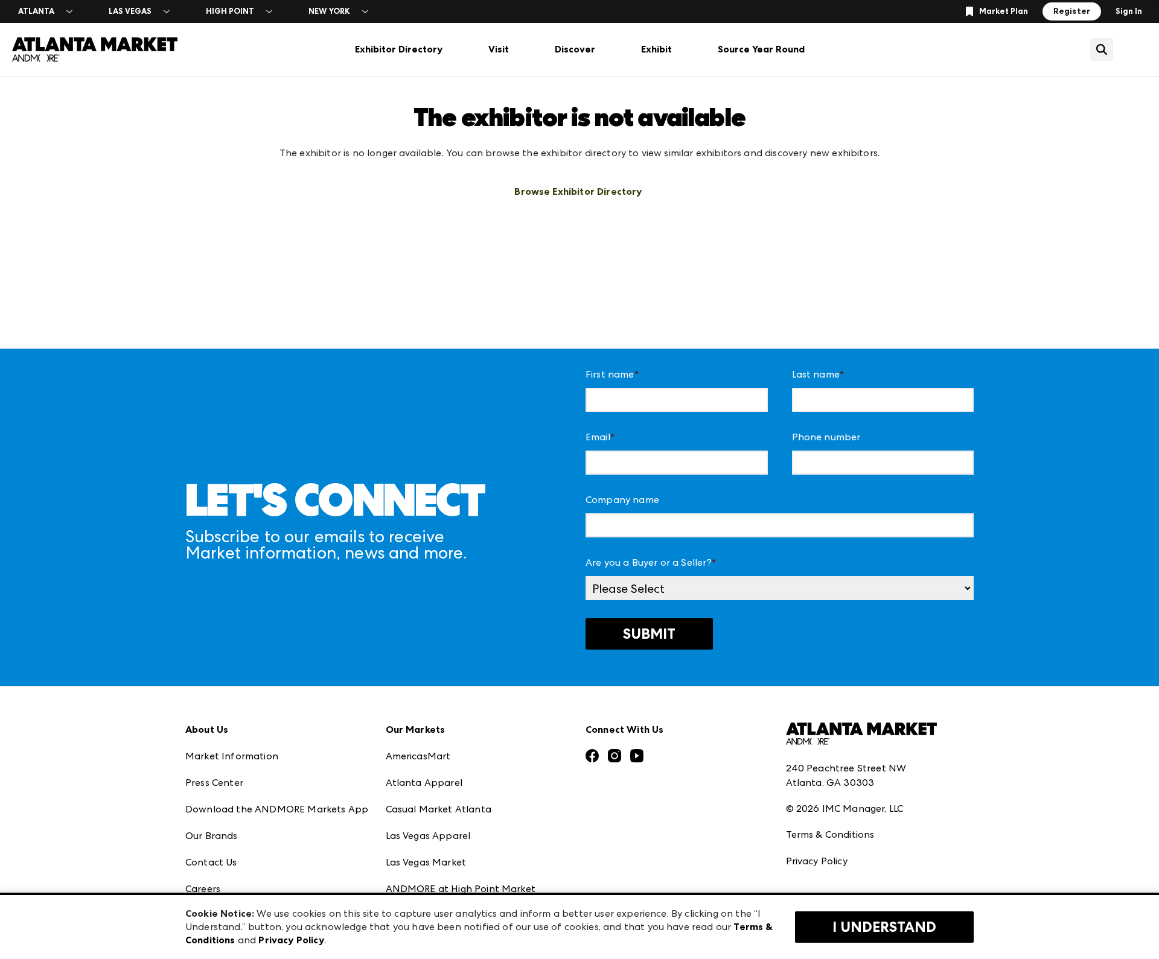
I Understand (884, 927)
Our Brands (211, 835)
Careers (202, 888)
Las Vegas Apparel (428, 835)
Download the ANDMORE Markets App (276, 809)
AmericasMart (418, 756)
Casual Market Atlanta (438, 809)
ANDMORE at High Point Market (460, 888)
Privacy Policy (817, 861)
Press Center (214, 782)
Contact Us (211, 862)
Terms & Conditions (830, 834)
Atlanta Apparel (424, 782)
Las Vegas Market (426, 862)
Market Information (231, 756)
